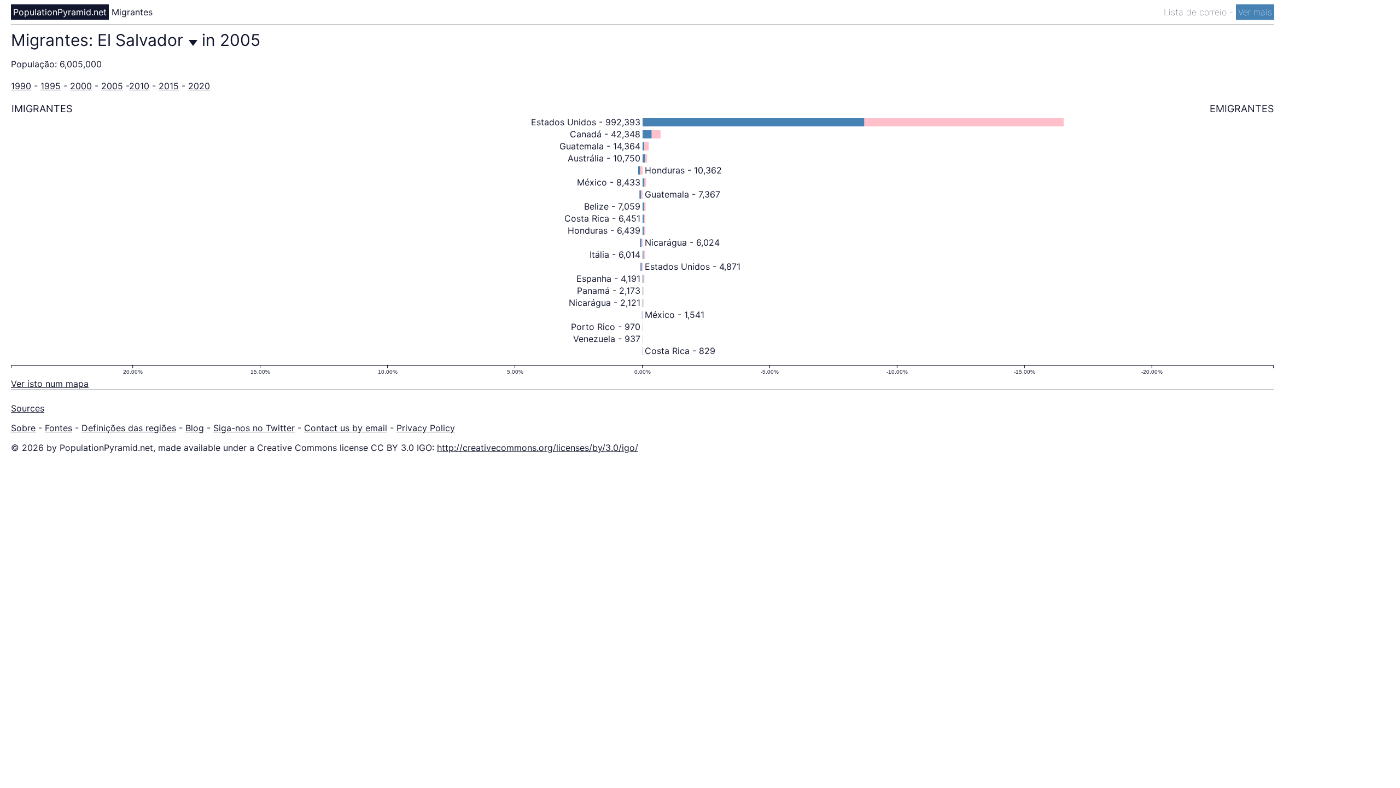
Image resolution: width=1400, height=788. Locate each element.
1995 (50, 85)
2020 (199, 85)
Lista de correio (1196, 12)
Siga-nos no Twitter (254, 427)
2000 (81, 85)
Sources (27, 408)
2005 (112, 85)
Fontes (58, 427)
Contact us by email (345, 427)
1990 (21, 85)
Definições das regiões (128, 427)
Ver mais (1255, 12)
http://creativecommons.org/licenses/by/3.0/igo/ (537, 447)
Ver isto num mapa (50, 383)
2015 (169, 85)
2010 (139, 85)
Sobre (23, 427)
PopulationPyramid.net (60, 12)
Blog (194, 427)
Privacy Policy (425, 427)
